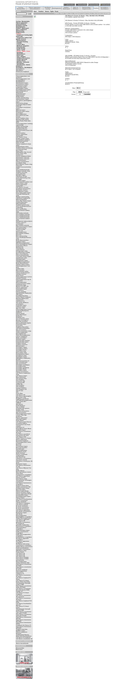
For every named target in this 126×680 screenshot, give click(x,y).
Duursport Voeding (22, 41)
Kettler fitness (20, 470)
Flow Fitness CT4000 (22, 558)
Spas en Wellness (76, 8)
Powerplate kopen (21, 289)
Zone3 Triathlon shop (22, 118)
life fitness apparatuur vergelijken (22, 541)
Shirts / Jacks (21, 50)
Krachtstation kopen (22, 495)
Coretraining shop (21, 149)
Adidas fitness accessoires (24, 546)
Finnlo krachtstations (22, 548)
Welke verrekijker (21, 337)
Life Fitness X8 (20, 520)
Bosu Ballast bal (21, 333)
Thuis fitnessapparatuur (23, 335)
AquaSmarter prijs (21, 257)
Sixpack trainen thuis (22, 485)
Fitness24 (19, 165)
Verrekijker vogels (21, 347)
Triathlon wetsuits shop (23, 171)
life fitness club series (22, 544)
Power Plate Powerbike (23, 582)
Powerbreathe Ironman (23, 340)
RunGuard (19, 316)
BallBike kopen (20, 630)
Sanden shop (20, 409)
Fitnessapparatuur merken (24, 276)
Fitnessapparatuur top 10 (23, 279)
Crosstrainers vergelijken (23, 474)
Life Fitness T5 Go (21, 137)
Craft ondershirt (20, 173)
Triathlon (96, 8)
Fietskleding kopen (21, 202)
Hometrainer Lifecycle (22, 157)
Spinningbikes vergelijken (24, 516)
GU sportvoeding (21, 228)
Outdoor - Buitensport (66, 8)
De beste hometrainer (22, 508)
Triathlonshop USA (21, 127)
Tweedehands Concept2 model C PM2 (23, 584)
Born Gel (18, 234)
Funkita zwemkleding (22, 97)
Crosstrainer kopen (22, 446)
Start (35, 11)
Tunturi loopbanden (21, 332)
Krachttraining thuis (22, 295)
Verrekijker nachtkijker (23, 365)
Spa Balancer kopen (22, 191)
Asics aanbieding (21, 209)
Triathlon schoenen (21, 344)
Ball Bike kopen (20, 175)
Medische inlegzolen (23, 45)
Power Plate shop (21, 153)
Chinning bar (20, 248)
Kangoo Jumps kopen (22, 138)
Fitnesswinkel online (22, 271)
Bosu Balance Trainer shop (24, 164)
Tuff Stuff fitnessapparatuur (24, 400)
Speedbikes (19, 70)
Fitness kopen (20, 497)
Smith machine (20, 453)
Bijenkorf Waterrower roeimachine (22, 299)
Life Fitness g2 (20, 553)
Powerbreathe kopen (22, 342)
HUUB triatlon (20, 96)
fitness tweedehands (22, 643)
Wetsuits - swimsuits (23, 62)
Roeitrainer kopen (21, 464)
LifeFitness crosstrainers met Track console (23, 459)
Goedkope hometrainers (23, 188)
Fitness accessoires (22, 371)
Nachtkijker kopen (21, 356)
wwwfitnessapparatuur (23, 262)
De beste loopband (21, 569)
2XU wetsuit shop (21, 378)
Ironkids (19, 43)
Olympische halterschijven (24, 221)
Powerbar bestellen (22, 321)
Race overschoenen (22, 253)
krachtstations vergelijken (24, 537)
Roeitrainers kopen (21, 85)
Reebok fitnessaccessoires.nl (22, 360)
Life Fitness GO (20, 457)
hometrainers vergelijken (23, 526)
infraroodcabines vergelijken (21, 528)
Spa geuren (19, 404)
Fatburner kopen (21, 306)
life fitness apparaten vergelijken (22, 539)
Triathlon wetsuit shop (22, 205)
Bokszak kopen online (22, 111)
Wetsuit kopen (20, 346)
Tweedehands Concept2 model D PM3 (23, 609)
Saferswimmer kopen (22, 99)
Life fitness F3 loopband (23, 637)
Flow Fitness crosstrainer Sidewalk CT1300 (23, 615)
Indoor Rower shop (21, 183)
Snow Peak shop (21, 351)
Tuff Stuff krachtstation (22, 328)
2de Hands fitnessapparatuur (21, 514)
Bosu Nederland (21, 377)
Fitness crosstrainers (22, 161)
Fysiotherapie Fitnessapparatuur (21, 449)
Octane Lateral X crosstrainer (21, 223)
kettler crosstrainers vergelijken (22, 532)
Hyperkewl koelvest (22, 141)
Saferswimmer (20, 95)
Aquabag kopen (20, 259)
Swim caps (20, 55)
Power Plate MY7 (21, 401)
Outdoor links (20, 268)
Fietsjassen (19, 154)
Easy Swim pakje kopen (23, 192)
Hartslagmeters (56, 8)
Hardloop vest (20, 317)
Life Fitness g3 (20, 554)
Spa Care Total (20, 308)
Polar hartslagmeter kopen (24, 244)
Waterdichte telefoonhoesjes (21, 93)
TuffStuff (18, 403)
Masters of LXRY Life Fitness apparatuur (22, 287)
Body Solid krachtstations (24, 636)
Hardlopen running (48, 8)
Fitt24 (17, 168)
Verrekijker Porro (21, 350)
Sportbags (20, 52)
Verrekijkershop (21, 366)
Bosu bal (18, 445)
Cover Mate (19, 393)
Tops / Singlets (21, 56)
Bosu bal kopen (20, 489)
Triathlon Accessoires (23, 58)
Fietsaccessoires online (23, 283)
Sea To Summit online (22, 318)
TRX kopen (19, 294)
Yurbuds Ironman (21, 274)
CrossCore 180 (20, 381)
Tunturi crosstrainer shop (23, 331)
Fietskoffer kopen (21, 305)
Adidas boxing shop (22, 126)
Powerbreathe (21, 47)
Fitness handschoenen (23, 272)
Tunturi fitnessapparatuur (23, 518)
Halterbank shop (21, 285)
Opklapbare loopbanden (23, 358)
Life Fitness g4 (20, 556)
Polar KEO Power (21, 314)
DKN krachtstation (21, 199)
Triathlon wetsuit (21, 343)
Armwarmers (20, 290)
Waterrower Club (21, 397)
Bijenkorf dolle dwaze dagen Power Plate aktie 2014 (23, 121)
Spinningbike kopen (22, 88)
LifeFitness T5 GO (21, 176)
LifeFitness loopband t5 (23, 198)
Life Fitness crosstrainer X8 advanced (23, 596)
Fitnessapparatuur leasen (23, 309)
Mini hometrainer (21, 160)
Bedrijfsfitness (20, 81)
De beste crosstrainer (22, 507)
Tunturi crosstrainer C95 (23, 487)
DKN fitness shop (21, 550)
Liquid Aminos (20, 249)
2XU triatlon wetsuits (22, 213)
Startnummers (21, 54)
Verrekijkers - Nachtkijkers (105, 8)
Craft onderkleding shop (23, 177)
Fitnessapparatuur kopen (23, 413)
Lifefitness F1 (20, 573)
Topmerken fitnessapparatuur (21, 281)
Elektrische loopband (22, 71)
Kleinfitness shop (21, 355)
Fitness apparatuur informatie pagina (21, 418)
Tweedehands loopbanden (24, 293)
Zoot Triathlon (20, 379)
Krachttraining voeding (23, 252)
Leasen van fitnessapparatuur (21, 231)
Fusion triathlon (20, 133)
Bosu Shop (19, 150)
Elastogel (19, 179)
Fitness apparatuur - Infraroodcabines (35, 8)
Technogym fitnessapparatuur (21, 113)
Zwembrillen (20, 63)
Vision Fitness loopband (23, 297)
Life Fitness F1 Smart (22, 580)
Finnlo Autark (20, 552)
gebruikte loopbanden (22, 525)
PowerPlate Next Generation (21, 325)
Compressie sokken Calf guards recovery (24, 38)
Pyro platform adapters (23, 140)
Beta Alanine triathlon (22, 233)
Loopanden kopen (21, 87)
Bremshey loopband (22, 441)
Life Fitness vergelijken (23, 503)
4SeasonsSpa (20, 648)
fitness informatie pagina (23, 323)
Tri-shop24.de (20, 523)
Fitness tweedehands (22, 255)
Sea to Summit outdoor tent (24, 182)
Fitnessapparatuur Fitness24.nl (21, 571)
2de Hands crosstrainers (23, 511)
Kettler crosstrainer (22, 500)
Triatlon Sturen (21, 60)
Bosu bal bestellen (21, 447)
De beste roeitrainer (22, 506)
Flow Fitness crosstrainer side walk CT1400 (23, 612)
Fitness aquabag (21, 291)
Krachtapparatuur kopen (23, 89)
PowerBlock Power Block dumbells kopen (23, 429)
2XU (17, 392)
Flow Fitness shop (21, 478)
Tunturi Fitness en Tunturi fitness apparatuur (23, 438)
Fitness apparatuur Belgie (24, 493)
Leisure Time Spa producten (21, 415)
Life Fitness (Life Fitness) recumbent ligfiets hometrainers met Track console (23, 424)
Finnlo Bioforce (20, 405)
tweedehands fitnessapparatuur (21, 560)
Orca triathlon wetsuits (23, 214)
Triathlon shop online (22, 327)
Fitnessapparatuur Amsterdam (21, 185)
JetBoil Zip (19, 384)
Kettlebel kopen (20, 241)
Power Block (20, 420)
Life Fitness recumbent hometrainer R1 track (23, 434)
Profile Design (21, 48)
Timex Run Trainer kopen (23, 201)
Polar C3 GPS (20, 142)
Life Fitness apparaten (22, 519)
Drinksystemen (21, 40)
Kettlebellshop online (22, 146)
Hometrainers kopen (22, 83)
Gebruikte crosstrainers (23, 549)
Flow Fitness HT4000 (22, 557)
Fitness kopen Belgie (22, 491)
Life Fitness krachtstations (24, 499)
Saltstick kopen (20, 339)
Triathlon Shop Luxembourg (24, 148)
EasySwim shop (21, 163)
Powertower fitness (22, 245)
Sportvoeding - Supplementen (86, 8)
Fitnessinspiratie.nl (22, 91)
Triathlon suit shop (21, 172)
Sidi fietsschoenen (21, 129)
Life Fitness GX (20, 394)
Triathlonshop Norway (22, 634)
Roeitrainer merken (22, 190)
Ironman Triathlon (21, 388)
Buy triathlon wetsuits (22, 225)
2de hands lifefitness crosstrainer (22, 303)
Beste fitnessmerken (22, 240)
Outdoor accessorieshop (23, 167)
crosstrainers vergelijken (23, 545)
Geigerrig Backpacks (22, 310)
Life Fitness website (22, 504)
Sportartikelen (20, 69)
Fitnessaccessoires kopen (24, 226)
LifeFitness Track (21, 451)
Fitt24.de (18, 106)
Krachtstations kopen (22, 354)
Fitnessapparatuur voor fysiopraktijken (23, 79)
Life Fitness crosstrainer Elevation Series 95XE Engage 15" (23, 590)
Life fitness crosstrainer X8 (24, 638)
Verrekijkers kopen (21, 348)
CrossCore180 (20, 382)
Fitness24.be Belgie (22, 103)
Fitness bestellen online (23, 492)
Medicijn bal (19, 247)
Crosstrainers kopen (22, 84)
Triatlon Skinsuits (22, 59)
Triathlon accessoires (22, 411)
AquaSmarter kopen (22, 260)
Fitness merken (20, 477)
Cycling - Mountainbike (21, 8)
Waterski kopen (20, 110)
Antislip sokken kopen (22, 264)
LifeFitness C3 (20, 301)
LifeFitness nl (20, 427)
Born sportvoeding (21, 236)
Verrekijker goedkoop (22, 367)
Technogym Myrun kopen (23, 104)
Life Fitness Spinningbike (23, 396)
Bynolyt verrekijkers (22, 320)
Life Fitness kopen (21, 375)
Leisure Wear (21, 44)
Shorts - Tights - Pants (51, 11)
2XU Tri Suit (19, 390)
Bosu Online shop (21, 352)
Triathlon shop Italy (21, 629)
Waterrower (19, 649)
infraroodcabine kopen (23, 530)
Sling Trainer (20, 275)
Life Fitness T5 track (22, 187)
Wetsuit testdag (20, 229)
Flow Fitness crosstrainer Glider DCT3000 (23, 586)
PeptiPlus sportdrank (22, 398)
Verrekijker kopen (21, 370)
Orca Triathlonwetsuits (23, 169)
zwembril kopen (20, 180)
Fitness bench (20, 313)
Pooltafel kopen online (22, 488)
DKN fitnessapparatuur (23, 243)
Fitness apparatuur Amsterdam (21, 135)
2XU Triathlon (20, 386)
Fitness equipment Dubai (23, 156)
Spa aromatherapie (21, 362)
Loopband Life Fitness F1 (23, 625)
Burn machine (20, 270)
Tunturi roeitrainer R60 (22, 563)
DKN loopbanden (21, 203)
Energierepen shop (21, 251)
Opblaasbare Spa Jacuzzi (23, 152)
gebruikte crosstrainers (23, 522)
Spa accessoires (21, 329)
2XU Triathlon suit (21, 389)
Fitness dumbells (21, 502)
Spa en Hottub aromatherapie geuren (22, 407)
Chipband (19, 312)
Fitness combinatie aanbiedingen (21, 455)
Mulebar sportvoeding (22, 196)
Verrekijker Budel (21, 369)
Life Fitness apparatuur (23, 476)
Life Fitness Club (21, 436)
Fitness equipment (21, 336)
